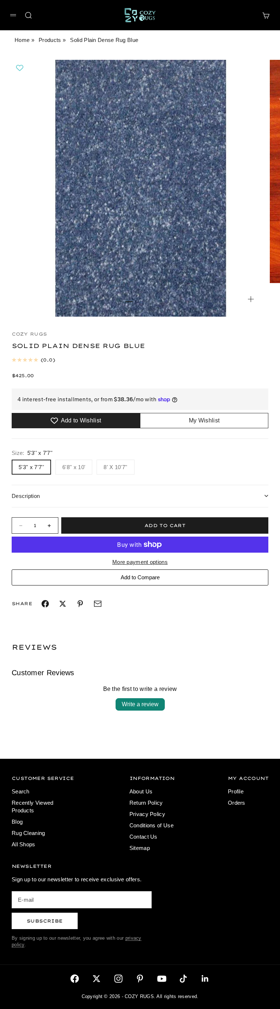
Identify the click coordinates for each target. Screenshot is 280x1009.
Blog (17, 822)
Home (22, 40)
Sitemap (139, 848)
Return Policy (146, 803)
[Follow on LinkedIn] (205, 979)
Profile (236, 791)
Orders (236, 803)
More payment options (140, 562)
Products (50, 40)
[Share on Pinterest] (80, 603)
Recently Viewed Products (33, 806)
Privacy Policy (147, 814)
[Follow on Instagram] (118, 979)
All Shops (23, 844)
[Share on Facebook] (45, 603)
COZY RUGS (29, 334)
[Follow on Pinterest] (140, 979)
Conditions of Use (151, 825)
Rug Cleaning (28, 833)
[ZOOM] (251, 299)
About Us (140, 791)
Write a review (140, 704)
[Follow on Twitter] (97, 979)
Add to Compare (140, 577)
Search (21, 791)
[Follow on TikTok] (183, 979)
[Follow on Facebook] (75, 979)
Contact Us (143, 837)
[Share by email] (97, 603)
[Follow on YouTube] (162, 979)
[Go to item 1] (129, 301)
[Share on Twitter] (62, 603)
